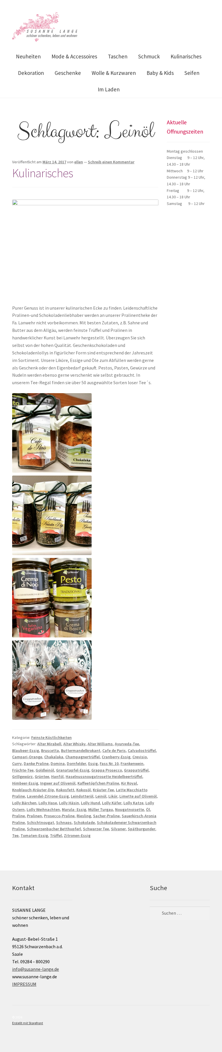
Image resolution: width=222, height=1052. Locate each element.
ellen (78, 161)
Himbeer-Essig (25, 783)
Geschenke (68, 72)
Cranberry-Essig (116, 756)
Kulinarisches (186, 56)
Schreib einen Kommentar (111, 161)
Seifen (191, 72)
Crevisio (139, 756)
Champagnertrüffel (82, 756)
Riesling (84, 815)
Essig (93, 763)
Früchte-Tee (23, 770)
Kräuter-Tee (103, 789)
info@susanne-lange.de (35, 969)
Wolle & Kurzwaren (114, 72)
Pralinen (34, 815)
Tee (15, 835)
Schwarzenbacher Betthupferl (54, 828)
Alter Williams (100, 743)
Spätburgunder (141, 828)
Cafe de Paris (114, 750)
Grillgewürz (22, 776)
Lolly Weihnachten (43, 809)
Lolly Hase (47, 802)
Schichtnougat (40, 822)
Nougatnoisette (129, 809)
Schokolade (84, 822)
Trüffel (56, 835)
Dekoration (31, 72)
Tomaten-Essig (34, 835)
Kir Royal (129, 783)
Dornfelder (76, 763)
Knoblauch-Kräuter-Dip (33, 789)
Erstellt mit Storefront (27, 1023)
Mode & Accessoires (74, 56)
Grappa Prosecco (106, 770)
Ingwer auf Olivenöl (57, 783)
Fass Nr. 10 (109, 763)
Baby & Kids (160, 72)
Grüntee (42, 776)
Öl (148, 809)
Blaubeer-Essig (25, 750)
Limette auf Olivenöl (138, 796)
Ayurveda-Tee (127, 743)
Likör (112, 796)
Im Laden (109, 89)
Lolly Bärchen (24, 802)
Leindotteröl (82, 796)
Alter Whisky (74, 743)
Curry (17, 763)
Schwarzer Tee (96, 828)
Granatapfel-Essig (72, 770)
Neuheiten (28, 56)
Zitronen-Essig (77, 835)
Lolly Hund (90, 802)
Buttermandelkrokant (80, 750)
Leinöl (100, 796)
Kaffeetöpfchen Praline (98, 783)
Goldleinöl (45, 770)
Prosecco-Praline (59, 815)
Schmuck (149, 56)
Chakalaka (53, 756)
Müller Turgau (100, 809)
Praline (18, 815)
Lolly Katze (133, 802)
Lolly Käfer (111, 802)
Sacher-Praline (106, 815)
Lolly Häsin (69, 802)
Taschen (117, 56)
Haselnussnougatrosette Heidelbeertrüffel (104, 776)
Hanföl (57, 776)
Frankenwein (132, 763)
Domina (58, 763)
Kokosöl (83, 789)
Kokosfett (65, 789)
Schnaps (64, 822)
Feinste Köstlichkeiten (51, 737)
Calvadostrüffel (142, 750)
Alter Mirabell (49, 743)
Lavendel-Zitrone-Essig (48, 796)
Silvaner (118, 828)
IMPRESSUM (24, 984)
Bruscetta (50, 750)
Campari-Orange (27, 756)
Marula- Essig (74, 809)
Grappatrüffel (136, 770)
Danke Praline (36, 763)
